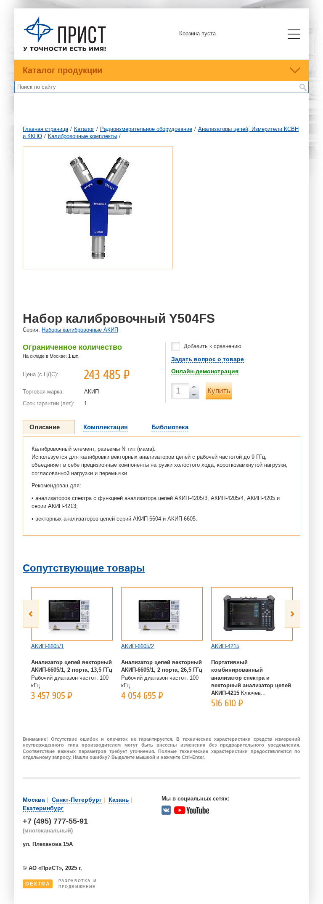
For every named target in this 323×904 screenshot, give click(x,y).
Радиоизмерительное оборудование (146, 129)
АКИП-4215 (225, 646)
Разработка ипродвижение (60, 884)
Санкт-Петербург (77, 799)
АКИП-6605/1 (47, 646)
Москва (34, 799)
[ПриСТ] (65, 50)
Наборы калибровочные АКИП (80, 330)
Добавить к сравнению (212, 346)
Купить (218, 391)
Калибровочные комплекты (82, 136)
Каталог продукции (62, 70)
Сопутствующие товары (84, 568)
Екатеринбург (43, 808)
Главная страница (45, 129)
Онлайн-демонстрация (204, 371)
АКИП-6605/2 (137, 646)
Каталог (84, 129)
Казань (119, 799)
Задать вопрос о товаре (207, 359)
